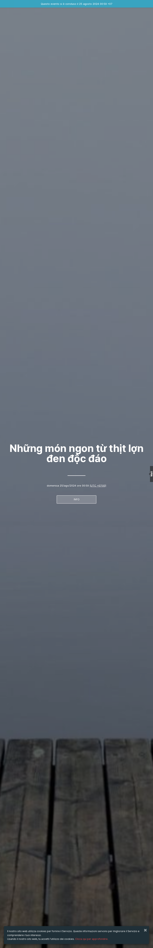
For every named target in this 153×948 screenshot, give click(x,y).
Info (76, 499)
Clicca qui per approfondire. (91, 938)
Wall (151, 474)
